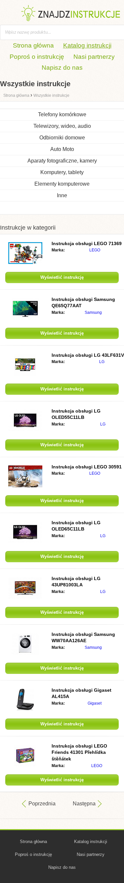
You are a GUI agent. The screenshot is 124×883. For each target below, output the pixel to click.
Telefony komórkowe (62, 114)
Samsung (93, 312)
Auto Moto (62, 149)
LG (101, 361)
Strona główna (33, 45)
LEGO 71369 (87, 243)
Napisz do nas (62, 67)
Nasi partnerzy (94, 56)
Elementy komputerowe (62, 184)
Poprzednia (42, 803)
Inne (62, 195)
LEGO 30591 (87, 466)
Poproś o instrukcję (37, 56)
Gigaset (95, 703)
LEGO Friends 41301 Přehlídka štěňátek (79, 752)
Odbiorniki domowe (62, 137)
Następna (84, 803)
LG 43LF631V (88, 355)
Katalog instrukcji (87, 45)
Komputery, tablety (62, 172)
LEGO (94, 250)
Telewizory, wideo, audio (62, 126)
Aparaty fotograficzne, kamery (62, 161)
